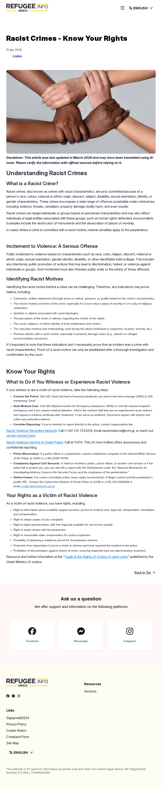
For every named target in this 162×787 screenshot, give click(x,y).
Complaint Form (17, 737)
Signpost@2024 (17, 718)
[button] (141, 8)
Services (90, 691)
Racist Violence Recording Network (31, 431)
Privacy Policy (16, 724)
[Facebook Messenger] (13, 696)
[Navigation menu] (122, 8)
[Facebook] (7, 696)
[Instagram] (18, 696)
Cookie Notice (16, 730)
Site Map (12, 743)
